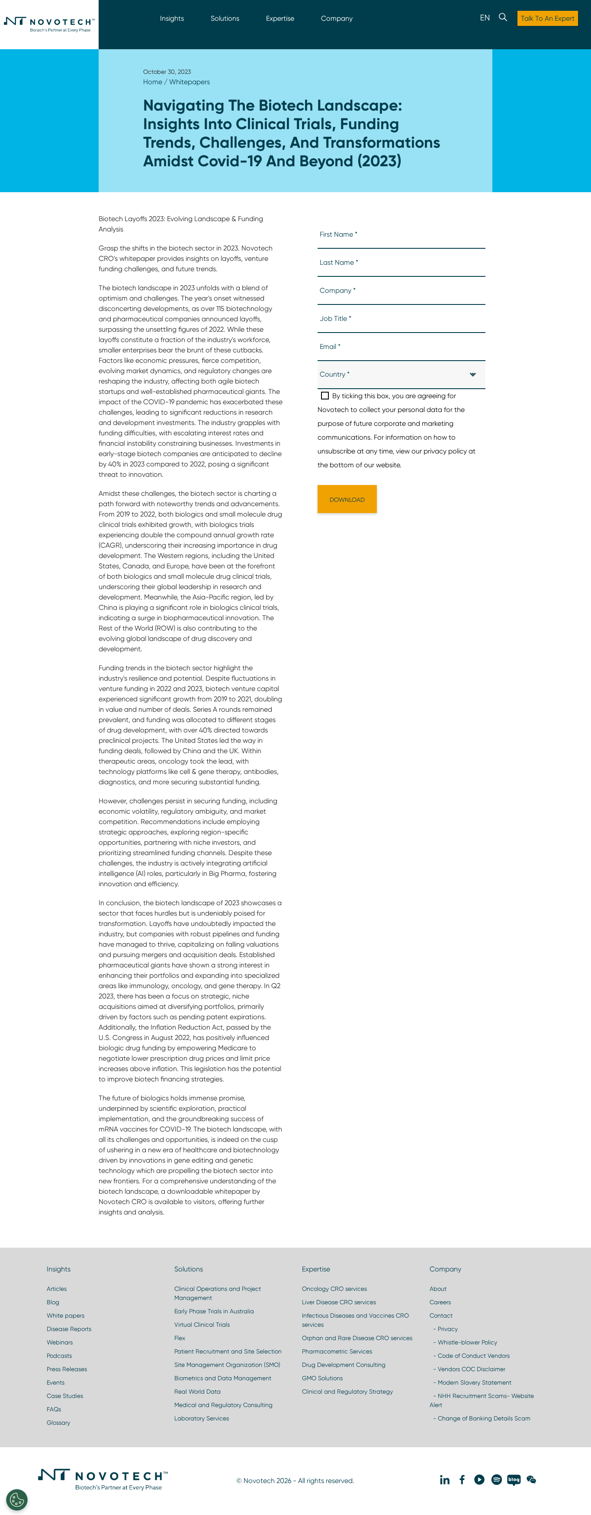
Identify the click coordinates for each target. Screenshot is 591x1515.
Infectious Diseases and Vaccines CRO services (355, 1320)
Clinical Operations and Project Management (217, 1293)
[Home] (49, 24)
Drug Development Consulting (343, 1364)
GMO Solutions (322, 1378)
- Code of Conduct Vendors (470, 1355)
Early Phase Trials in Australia (214, 1311)
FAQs (54, 1409)
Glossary (58, 1422)
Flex (179, 1337)
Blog (53, 1302)
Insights (172, 18)
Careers (440, 1302)
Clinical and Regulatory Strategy (347, 1391)
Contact (441, 1315)
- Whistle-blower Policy (463, 1342)
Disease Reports (69, 1328)
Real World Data (197, 1391)
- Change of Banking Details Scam (480, 1418)
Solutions (225, 18)
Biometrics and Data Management (222, 1378)
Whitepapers (189, 82)
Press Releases (67, 1369)
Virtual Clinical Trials (202, 1324)
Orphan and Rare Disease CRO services (357, 1337)
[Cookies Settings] (17, 1500)
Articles (57, 1288)
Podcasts (59, 1355)
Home (152, 82)
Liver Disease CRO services (339, 1302)
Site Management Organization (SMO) (227, 1364)
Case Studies (65, 1395)
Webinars (60, 1342)
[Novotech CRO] (103, 1488)
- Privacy (444, 1328)
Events (55, 1382)
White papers (65, 1315)
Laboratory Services (201, 1418)
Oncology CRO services (334, 1288)
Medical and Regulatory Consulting (223, 1404)
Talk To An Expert (548, 18)
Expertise (280, 18)
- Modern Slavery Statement (470, 1382)
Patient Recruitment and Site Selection (228, 1351)
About (438, 1288)
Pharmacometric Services (337, 1351)
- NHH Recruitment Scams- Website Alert (482, 1400)
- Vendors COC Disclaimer (467, 1369)
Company (337, 18)
